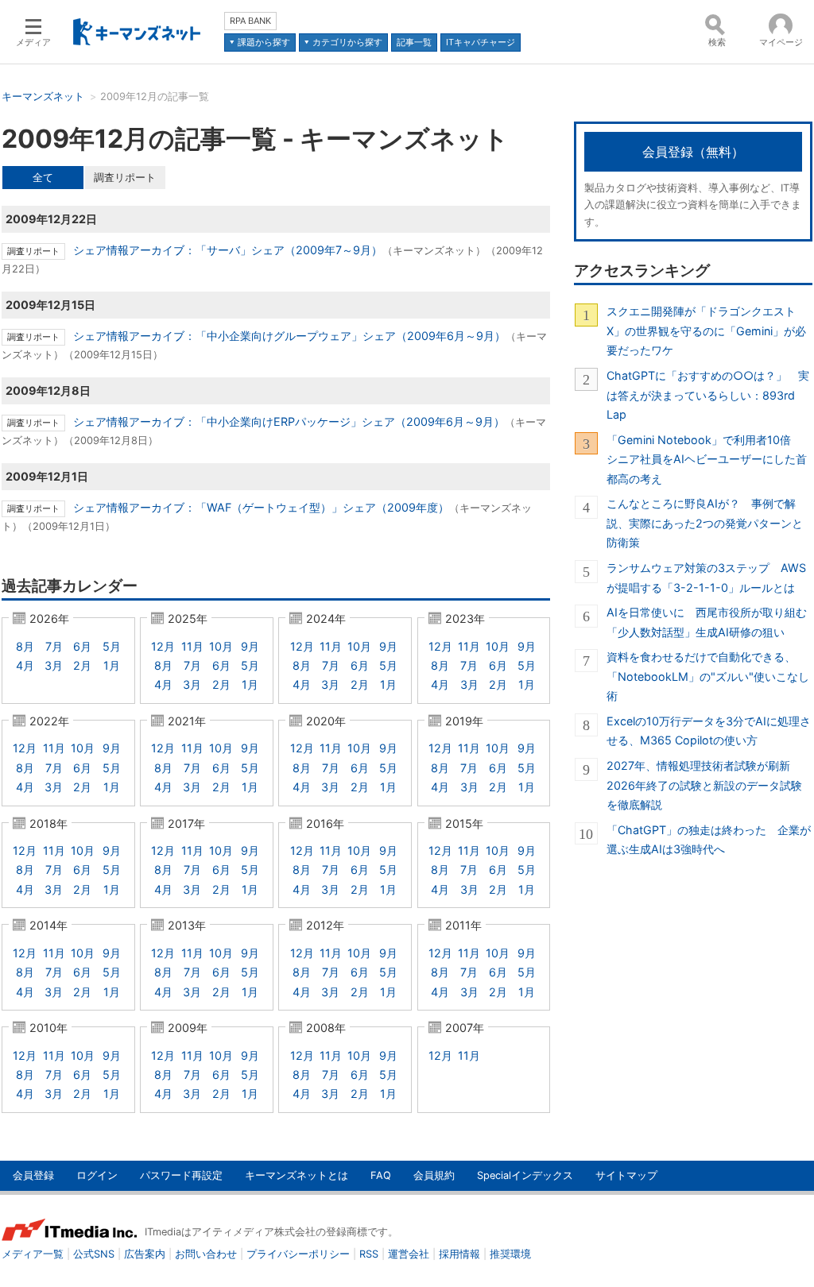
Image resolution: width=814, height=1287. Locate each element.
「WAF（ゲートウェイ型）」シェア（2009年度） (261, 507)
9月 (250, 646)
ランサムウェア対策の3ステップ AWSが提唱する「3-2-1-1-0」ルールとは (706, 577)
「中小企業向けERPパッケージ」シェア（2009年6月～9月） (289, 421)
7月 (54, 646)
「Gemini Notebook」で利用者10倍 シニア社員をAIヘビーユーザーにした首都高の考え (707, 459)
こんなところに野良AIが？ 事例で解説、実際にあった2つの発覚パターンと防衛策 (705, 523)
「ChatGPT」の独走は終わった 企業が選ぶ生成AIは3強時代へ (709, 839)
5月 (112, 646)
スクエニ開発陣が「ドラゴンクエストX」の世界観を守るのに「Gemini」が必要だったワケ (706, 330)
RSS (368, 1254)
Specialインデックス (525, 1175)
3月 (54, 665)
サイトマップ (626, 1175)
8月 (25, 646)
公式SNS (93, 1254)
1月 (111, 665)
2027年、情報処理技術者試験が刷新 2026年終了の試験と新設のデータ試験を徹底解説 (704, 785)
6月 (82, 646)
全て (43, 178)
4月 (25, 665)
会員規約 (434, 1175)
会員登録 (33, 1175)
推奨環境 (510, 1254)
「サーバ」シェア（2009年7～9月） (227, 250)
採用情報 (459, 1254)
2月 (82, 665)
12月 (163, 646)
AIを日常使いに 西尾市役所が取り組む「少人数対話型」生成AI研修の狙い (707, 621)
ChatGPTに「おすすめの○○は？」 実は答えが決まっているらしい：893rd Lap (708, 395)
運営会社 (408, 1254)
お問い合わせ (206, 1254)
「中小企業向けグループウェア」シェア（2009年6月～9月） (289, 335)
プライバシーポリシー (298, 1254)
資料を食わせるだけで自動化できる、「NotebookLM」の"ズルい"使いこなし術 (708, 676)
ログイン (97, 1175)
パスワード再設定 (181, 1175)
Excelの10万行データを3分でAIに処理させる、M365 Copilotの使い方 (709, 730)
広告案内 (144, 1254)
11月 (192, 646)
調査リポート (125, 178)
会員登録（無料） (693, 152)
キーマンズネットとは (296, 1175)
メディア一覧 (33, 1254)
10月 (221, 646)
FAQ (380, 1175)
